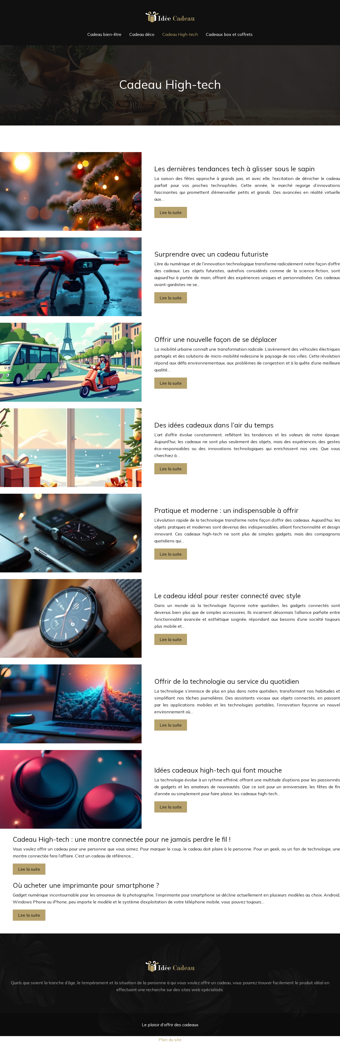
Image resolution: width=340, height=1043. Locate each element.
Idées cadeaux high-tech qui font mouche (218, 770)
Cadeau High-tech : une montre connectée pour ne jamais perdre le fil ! (122, 839)
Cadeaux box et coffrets (229, 34)
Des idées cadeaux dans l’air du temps (214, 425)
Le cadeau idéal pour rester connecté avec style (227, 596)
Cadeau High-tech (180, 34)
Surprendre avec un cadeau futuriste (211, 254)
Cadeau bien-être (104, 34)
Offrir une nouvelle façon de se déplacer (215, 339)
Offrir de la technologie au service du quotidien (226, 681)
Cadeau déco (141, 34)
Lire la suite (171, 212)
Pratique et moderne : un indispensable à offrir (226, 510)
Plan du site (170, 1039)
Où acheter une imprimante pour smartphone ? (86, 885)
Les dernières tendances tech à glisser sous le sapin (234, 169)
